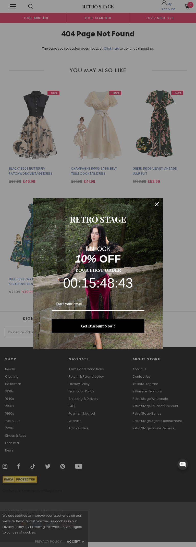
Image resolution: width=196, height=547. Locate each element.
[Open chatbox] (182, 464)
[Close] (157, 204)
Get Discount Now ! (98, 326)
